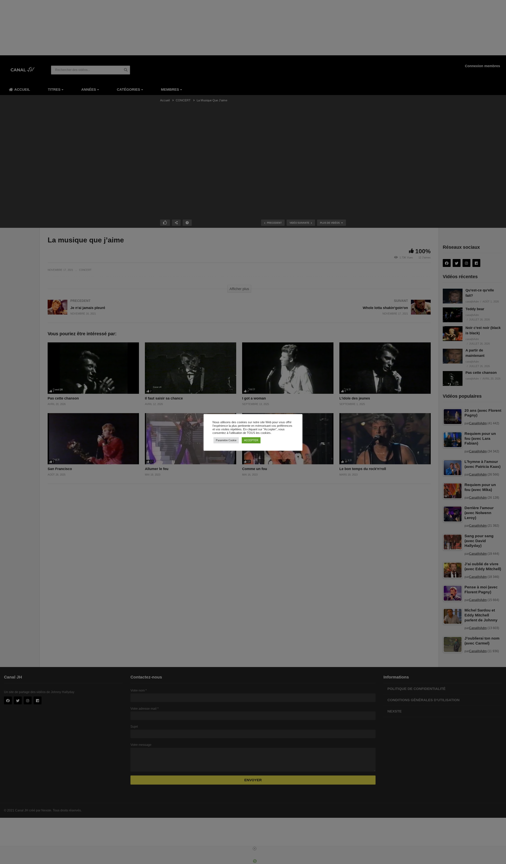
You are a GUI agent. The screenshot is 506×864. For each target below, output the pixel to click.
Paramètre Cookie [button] (226, 440)
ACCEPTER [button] (251, 440)
